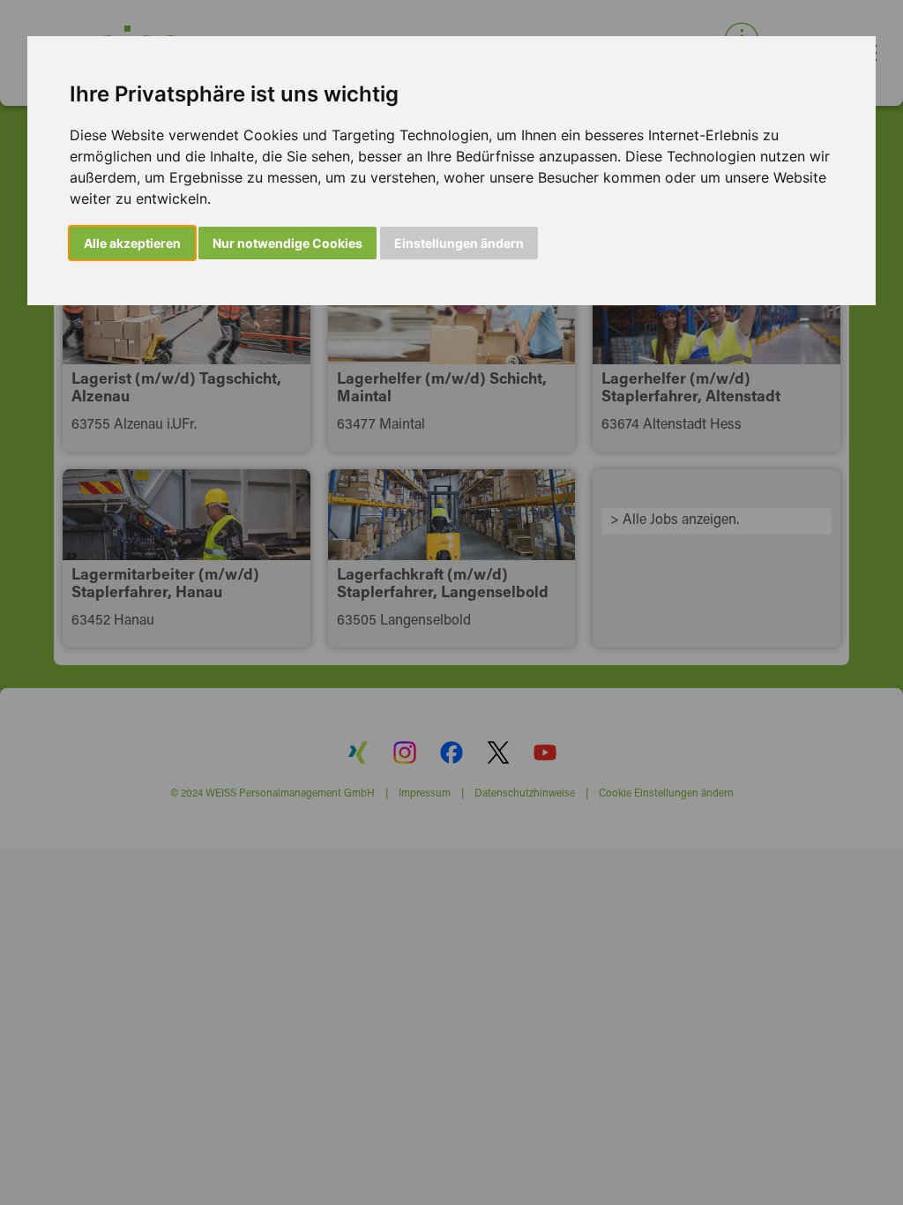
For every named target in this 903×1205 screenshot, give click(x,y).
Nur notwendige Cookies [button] (287, 243)
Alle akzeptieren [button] (132, 243)
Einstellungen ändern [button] (459, 243)
